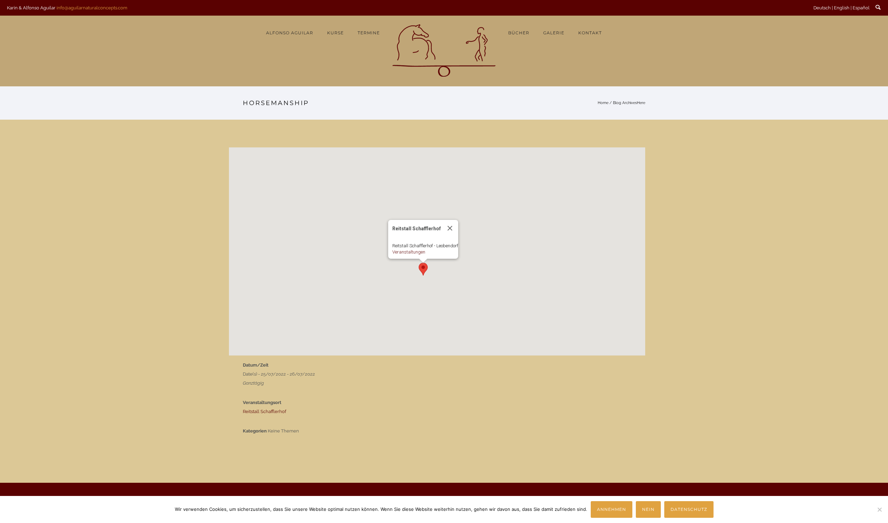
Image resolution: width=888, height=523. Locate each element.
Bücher (518, 32)
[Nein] (879, 509)
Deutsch (822, 7)
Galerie (553, 32)
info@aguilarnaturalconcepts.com (92, 7)
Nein (648, 509)
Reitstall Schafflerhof (264, 411)
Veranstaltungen (408, 252)
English (841, 7)
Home (603, 103)
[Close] (450, 228)
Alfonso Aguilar (289, 32)
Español (861, 7)
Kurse (335, 32)
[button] (423, 269)
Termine (369, 32)
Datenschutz (689, 509)
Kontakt (590, 32)
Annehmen (611, 509)
